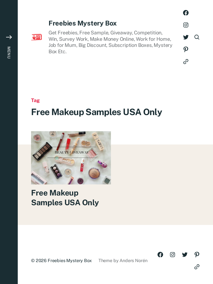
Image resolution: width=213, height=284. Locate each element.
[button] (9, 142)
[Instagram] (186, 25)
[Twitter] (186, 37)
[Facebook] (186, 13)
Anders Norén (133, 260)
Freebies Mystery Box (83, 23)
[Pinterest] (186, 49)
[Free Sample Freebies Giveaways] (186, 61)
